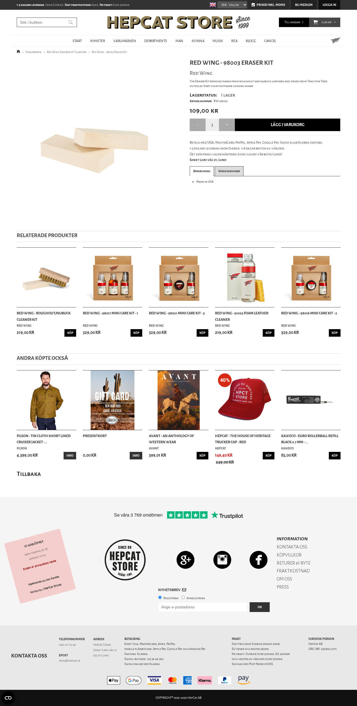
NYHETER (97, 40)
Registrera (170, 598)
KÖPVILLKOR (289, 555)
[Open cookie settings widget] (8, 698)
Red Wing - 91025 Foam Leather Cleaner (241, 316)
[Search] (71, 22)
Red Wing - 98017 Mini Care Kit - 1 (110, 313)
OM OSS (284, 579)
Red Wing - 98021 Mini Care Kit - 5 (177, 313)
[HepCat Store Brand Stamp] (125, 560)
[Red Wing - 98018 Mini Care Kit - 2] (311, 277)
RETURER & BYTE (293, 563)
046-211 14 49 (67, 645)
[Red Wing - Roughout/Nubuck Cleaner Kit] (46, 277)
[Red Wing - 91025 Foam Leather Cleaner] (244, 277)
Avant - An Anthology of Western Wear (171, 438)
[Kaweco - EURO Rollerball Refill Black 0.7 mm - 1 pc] (311, 400)
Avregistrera (196, 598)
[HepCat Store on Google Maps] (185, 560)
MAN (179, 40)
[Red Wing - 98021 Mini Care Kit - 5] (178, 277)
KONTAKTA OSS (292, 547)
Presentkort (95, 435)
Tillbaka (29, 474)
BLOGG (251, 40)
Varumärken (33, 52)
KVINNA (198, 40)
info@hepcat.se (69, 661)
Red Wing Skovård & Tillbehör (66, 52)
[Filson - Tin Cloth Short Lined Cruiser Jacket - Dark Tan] (46, 400)
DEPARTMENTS (155, 40)
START (77, 40)
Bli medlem (304, 5)
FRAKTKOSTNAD (293, 571)
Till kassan (292, 22)
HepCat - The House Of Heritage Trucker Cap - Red (243, 438)
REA (234, 40)
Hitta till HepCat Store (46, 588)
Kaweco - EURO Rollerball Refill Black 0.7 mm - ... (310, 438)
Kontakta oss (29, 655)
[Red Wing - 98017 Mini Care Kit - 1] (112, 277)
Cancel (270, 40)
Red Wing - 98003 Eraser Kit (109, 52)
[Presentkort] (112, 400)
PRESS (283, 587)
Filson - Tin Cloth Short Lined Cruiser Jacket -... (44, 438)
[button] (315, 22)
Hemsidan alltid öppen (44, 581)
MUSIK (218, 40)
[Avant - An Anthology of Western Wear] (178, 400)
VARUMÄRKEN (124, 40)
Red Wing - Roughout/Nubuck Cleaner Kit (44, 316)
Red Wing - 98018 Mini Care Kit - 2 (309, 313)
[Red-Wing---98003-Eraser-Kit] (94, 141)
